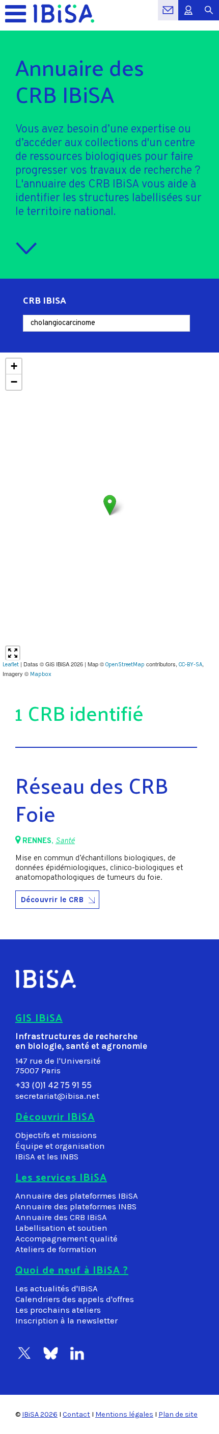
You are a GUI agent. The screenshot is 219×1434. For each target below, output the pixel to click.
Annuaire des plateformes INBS (75, 1206)
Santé (65, 841)
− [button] (14, 381)
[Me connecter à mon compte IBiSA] (188, 15)
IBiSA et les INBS (46, 1156)
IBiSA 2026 (40, 1414)
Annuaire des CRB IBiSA (61, 1217)
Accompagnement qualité (66, 1238)
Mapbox (40, 674)
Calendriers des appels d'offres (74, 1299)
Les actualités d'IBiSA (56, 1288)
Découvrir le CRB (52, 899)
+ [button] (14, 366)
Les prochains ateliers (58, 1310)
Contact (76, 1414)
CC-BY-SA (190, 664)
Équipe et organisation (60, 1146)
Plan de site (178, 1414)
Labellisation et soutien (61, 1228)
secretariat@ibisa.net (57, 1096)
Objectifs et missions (56, 1135)
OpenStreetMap (125, 664)
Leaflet (11, 664)
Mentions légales (124, 1414)
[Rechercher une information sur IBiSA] (208, 15)
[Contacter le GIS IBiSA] (168, 15)
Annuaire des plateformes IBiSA (76, 1196)
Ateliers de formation (56, 1249)
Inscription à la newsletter (66, 1320)
